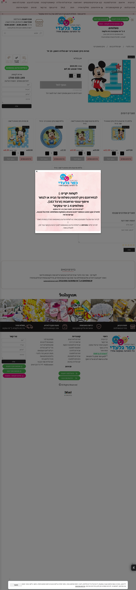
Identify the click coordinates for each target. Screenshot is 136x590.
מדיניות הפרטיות (80, 586)
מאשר (16, 585)
